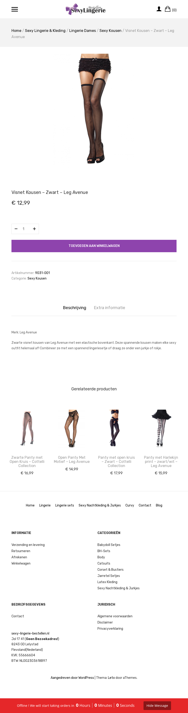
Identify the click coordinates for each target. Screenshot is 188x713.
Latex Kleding (107, 582)
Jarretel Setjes (108, 576)
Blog (159, 505)
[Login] (159, 9)
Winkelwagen (20, 563)
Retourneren (20, 551)
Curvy (129, 505)
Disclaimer (105, 622)
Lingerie (45, 505)
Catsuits (103, 563)
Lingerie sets (64, 505)
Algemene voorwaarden (115, 616)
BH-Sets (103, 551)
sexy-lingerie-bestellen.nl (30, 633)
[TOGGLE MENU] (14, 9)
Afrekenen (19, 557)
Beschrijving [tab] (74, 307)
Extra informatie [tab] (109, 307)
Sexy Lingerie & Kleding (45, 30)
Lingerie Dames (82, 30)
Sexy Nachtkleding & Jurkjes (100, 505)
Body (101, 557)
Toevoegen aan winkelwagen (94, 246)
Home (16, 30)
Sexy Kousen (111, 30)
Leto (111, 678)
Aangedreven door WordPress (72, 678)
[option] (94, 111)
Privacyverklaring (110, 629)
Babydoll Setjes (108, 545)
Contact (145, 505)
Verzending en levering (28, 545)
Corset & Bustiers (110, 570)
